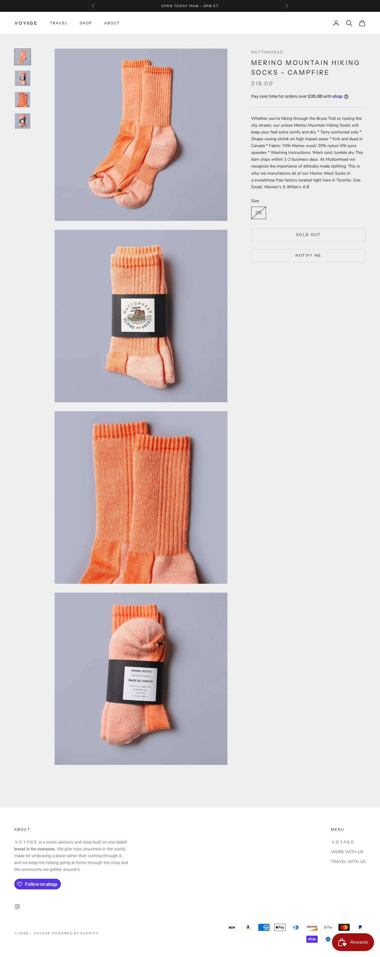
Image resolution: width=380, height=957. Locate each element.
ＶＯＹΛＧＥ (342, 842)
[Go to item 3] (22, 99)
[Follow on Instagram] (17, 907)
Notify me (308, 255)
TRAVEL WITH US (348, 862)
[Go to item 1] (22, 57)
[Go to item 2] (22, 78)
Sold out (308, 234)
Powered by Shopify (75, 933)
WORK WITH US (347, 852)
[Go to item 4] (22, 121)
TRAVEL (59, 23)
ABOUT (112, 23)
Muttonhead (267, 52)
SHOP (86, 23)
